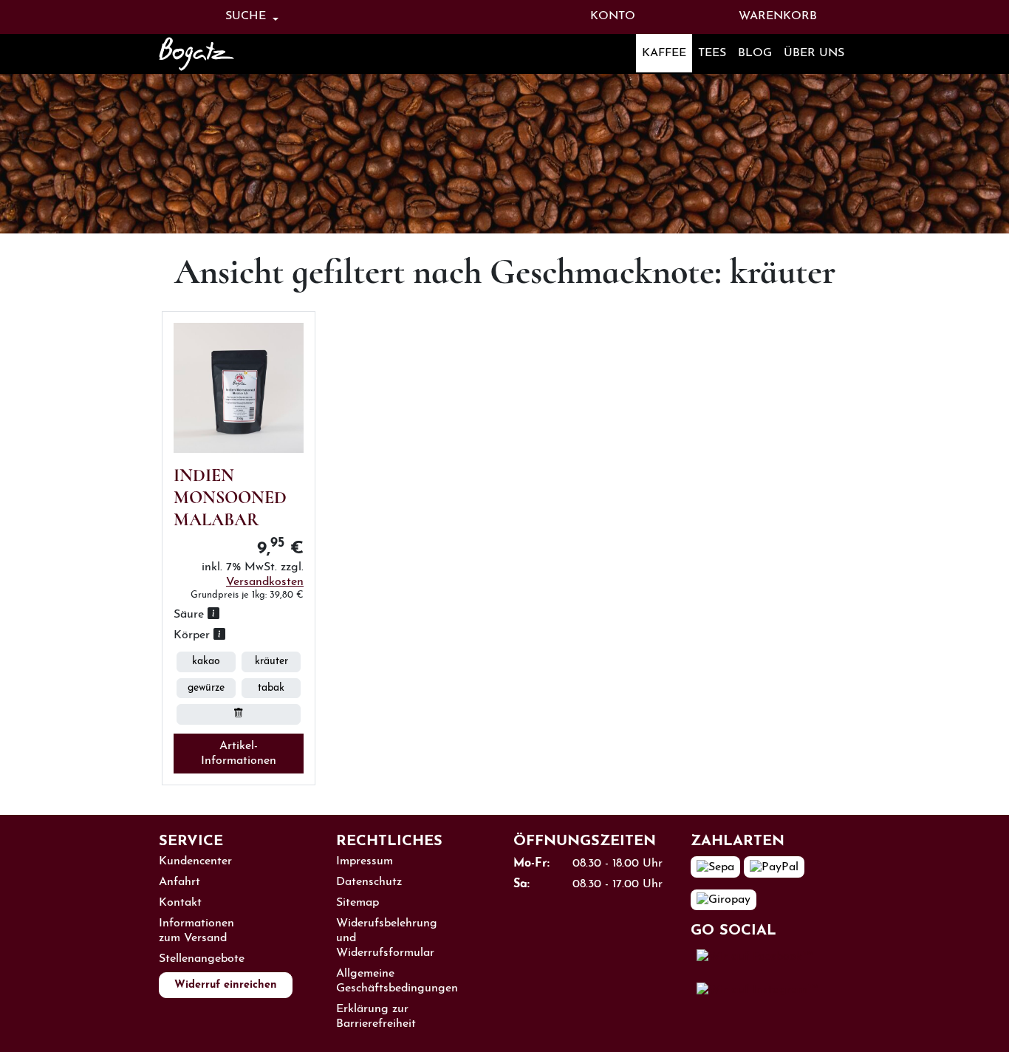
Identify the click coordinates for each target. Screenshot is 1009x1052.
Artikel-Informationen (238, 753)
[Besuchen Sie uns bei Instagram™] (758, 989)
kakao (206, 661)
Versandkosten (265, 582)
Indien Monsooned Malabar (230, 497)
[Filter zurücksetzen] (239, 714)
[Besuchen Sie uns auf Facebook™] (755, 956)
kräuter (271, 661)
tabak (271, 688)
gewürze (206, 688)
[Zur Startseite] (216, 54)
